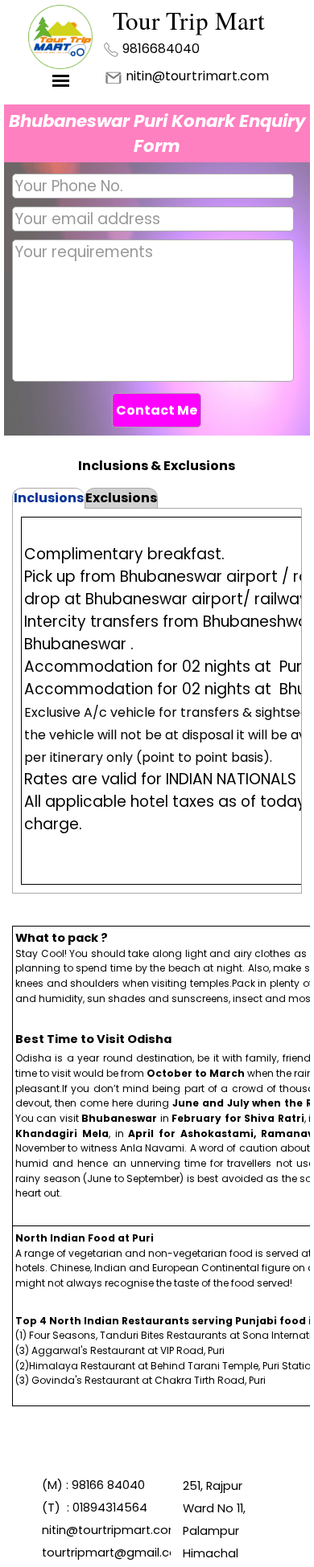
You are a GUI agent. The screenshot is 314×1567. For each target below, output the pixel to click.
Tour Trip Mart (189, 20)
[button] (161, 48)
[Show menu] (61, 81)
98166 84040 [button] (108, 1485)
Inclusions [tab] (49, 498)
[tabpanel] (168, 48)
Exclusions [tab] (121, 498)
